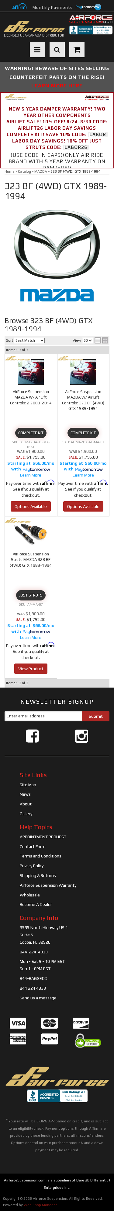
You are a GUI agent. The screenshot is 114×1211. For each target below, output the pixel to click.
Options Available (31, 506)
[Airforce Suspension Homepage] (57, 1076)
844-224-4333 (34, 951)
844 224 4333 (33, 988)
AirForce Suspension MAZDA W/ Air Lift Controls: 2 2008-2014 (31, 397)
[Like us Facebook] (32, 736)
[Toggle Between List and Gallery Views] (101, 340)
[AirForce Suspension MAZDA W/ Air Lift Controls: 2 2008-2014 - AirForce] (18, 358)
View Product (30, 668)
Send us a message (38, 997)
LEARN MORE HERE (57, 86)
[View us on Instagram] (81, 736)
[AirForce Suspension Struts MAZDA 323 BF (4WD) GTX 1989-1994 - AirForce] (18, 520)
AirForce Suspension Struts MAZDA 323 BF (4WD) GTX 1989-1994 (31, 559)
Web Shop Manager (40, 1205)
